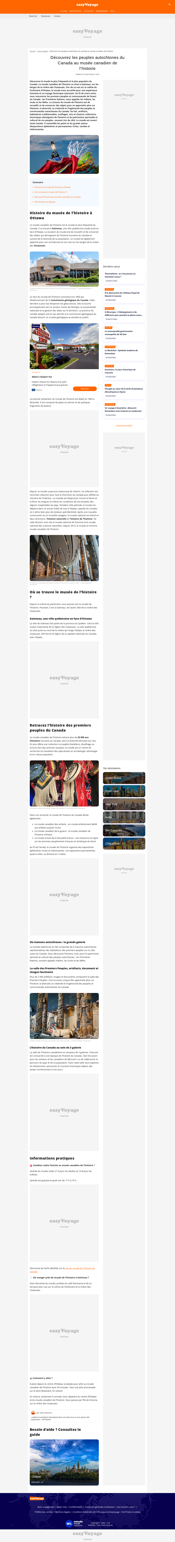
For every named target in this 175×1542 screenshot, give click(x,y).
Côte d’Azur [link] (112, 843)
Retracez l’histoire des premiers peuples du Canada (58, 197)
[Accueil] (87, 5)
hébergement (102, 11)
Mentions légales (62, 1512)
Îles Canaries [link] (113, 830)
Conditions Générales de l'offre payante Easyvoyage (96, 1512)
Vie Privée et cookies (131, 1512)
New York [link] (111, 804)
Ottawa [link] (36, 1476)
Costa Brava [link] (113, 778)
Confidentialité (75, 1507)
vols (112, 11)
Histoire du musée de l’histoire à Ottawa (52, 187)
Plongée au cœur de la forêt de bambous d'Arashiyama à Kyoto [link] (124, 390)
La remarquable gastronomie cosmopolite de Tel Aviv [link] (118, 333)
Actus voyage (42, 51)
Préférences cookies (44, 1512)
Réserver (85, 388)
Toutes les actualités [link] (124, 425)
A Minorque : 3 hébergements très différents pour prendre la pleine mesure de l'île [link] (124, 315)
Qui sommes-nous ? (126, 1507)
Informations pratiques (45, 202)
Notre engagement (46, 1507)
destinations (76, 11)
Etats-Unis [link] (111, 791)
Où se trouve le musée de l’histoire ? (51, 192)
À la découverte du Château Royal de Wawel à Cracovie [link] (122, 294)
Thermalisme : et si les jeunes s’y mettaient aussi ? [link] (120, 275)
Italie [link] (108, 817)
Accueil (32, 51)
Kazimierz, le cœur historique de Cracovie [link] (120, 371)
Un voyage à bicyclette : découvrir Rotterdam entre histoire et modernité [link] (123, 409)
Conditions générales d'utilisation (100, 1507)
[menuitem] (33, 16)
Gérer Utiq (62, 1507)
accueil (64, 11)
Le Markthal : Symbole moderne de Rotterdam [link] (121, 352)
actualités (88, 11)
